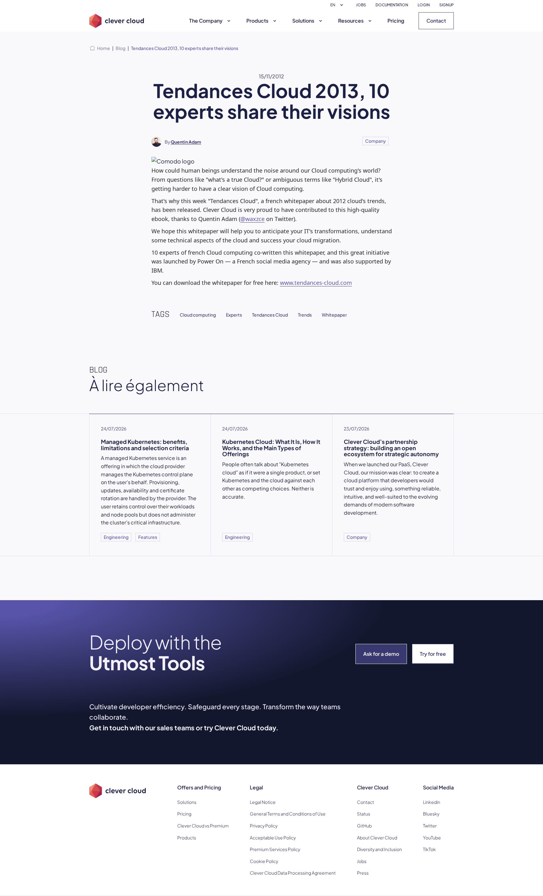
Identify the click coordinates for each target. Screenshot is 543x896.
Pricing (395, 20)
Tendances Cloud (270, 315)
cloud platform (361, 480)
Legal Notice (263, 802)
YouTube (432, 837)
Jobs (361, 861)
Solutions (303, 20)
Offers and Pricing (199, 787)
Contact (436, 20)
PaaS (404, 464)
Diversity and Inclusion (379, 849)
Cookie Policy (264, 861)
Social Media (438, 787)
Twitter (430, 825)
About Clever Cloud (377, 837)
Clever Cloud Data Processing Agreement (293, 873)
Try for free (433, 653)
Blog (120, 48)
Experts (234, 315)
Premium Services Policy (275, 849)
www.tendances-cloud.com (316, 282)
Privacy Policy (263, 825)
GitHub (364, 825)
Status (363, 813)
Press (363, 873)
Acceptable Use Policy (273, 837)
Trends (305, 315)
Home (103, 48)
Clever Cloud (372, 787)
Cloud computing (198, 315)
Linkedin (431, 802)
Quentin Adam (186, 142)
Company (375, 141)
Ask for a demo (381, 653)
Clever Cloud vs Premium (203, 825)
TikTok (429, 849)
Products (257, 20)
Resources (351, 20)
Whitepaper (334, 315)
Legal (256, 787)
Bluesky (431, 813)
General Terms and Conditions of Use (288, 813)
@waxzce (252, 219)
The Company (205, 20)
